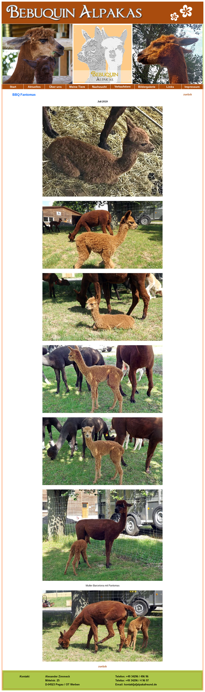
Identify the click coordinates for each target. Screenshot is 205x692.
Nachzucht (99, 86)
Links (170, 86)
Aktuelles (34, 86)
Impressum (192, 86)
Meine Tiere (77, 86)
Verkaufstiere (123, 86)
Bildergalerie (146, 86)
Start (13, 86)
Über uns (55, 86)
